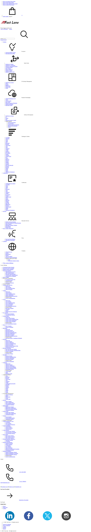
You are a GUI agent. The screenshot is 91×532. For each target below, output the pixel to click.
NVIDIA (7, 163)
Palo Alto (7, 203)
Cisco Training (8, 301)
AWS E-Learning (8, 289)
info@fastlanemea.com (4, 482)
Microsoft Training (9, 330)
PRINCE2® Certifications (10, 408)
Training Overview (9, 394)
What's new (7, 286)
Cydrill (6, 150)
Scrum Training (8, 416)
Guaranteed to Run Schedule (8, 267)
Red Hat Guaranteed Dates (10, 357)
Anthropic (7, 138)
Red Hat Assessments (9, 361)
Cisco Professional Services (10, 306)
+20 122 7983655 (22, 481)
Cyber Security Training (10, 431)
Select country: (6, 16)
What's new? (7, 363)
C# (6, 117)
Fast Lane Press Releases (10, 239)
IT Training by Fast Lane (10, 279)
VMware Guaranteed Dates (10, 368)
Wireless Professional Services (11, 296)
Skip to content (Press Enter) (8, 4)
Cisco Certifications (9, 303)
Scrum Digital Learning (10, 418)
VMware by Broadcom (10, 171)
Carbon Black (8, 371)
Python (6, 118)
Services (4, 211)
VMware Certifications (9, 365)
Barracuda (7, 143)
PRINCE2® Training (9, 406)
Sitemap (4, 527)
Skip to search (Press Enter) (8, 2)
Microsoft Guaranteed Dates (10, 332)
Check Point (7, 145)
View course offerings (8, 263)
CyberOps (7, 309)
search (1, 38)
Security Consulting (9, 327)
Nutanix (7, 161)
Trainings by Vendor (9, 64)
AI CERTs (7, 137)
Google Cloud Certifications (10, 320)
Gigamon (7, 155)
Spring (9, 127)
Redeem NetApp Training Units (11, 346)
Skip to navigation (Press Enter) (9, 1)
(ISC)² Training (8, 326)
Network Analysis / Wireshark (11, 103)
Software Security (8, 447)
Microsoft (7, 159)
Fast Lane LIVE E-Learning (8, 268)
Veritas (6, 170)
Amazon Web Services (7, 285)
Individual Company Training (11, 225)
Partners (7, 255)
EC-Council (7, 153)
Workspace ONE (8, 373)
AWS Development (12, 122)
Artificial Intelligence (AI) (10, 98)
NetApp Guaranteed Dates (10, 343)
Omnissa (7, 164)
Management (8, 254)
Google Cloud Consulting (10, 321)
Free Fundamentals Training (10, 323)
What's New (7, 300)
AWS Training (8, 287)
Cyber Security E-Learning (10, 432)
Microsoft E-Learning (9, 334)
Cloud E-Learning (9, 427)
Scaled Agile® (8, 206)
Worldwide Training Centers (13, 260)
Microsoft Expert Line (9, 331)
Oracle (6, 389)
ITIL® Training (8, 401)
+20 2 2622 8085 (22, 472)
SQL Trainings (8, 446)
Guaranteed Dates (8, 67)
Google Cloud (8, 156)
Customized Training (9, 414)
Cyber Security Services (10, 314)
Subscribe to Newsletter (10, 240)
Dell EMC (7, 152)
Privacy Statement (6, 525)
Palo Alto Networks (9, 165)
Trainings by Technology (10, 65)
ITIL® (6, 83)
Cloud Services (8, 429)
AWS (6, 142)
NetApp (7, 160)
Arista (6, 139)
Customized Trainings (9, 404)
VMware (5, 362)
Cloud (6, 99)
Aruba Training (8, 292)
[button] (10, 16)
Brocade (7, 144)
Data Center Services (9, 437)
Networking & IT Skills (10, 53)
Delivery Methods (9, 69)
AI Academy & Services (10, 424)
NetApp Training (8, 341)
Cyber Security (8, 100)
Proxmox (7, 166)
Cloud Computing (7, 425)
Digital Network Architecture (11, 311)
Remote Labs (8, 227)
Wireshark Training (9, 440)
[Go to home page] (9, 26)
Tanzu (6, 372)
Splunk (6, 168)
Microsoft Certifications (10, 333)
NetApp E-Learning (9, 344)
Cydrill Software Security (10, 383)
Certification (5, 173)
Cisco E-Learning (8, 305)
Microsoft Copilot (8, 105)
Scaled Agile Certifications (10, 413)
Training (4, 41)
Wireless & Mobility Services (11, 454)
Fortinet (6, 154)
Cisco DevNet (10, 123)
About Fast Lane (8, 251)
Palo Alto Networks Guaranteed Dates (12, 350)
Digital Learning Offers (10, 72)
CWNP (6, 149)
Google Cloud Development (13, 124)
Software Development (8, 442)
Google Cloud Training (10, 318)
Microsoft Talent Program (10, 273)
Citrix (6, 147)
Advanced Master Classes (10, 52)
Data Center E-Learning (10, 436)
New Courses (8, 68)
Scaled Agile (7, 87)
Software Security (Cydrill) (10, 120)
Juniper (6, 158)
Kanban (7, 84)
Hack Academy (8, 224)
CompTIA (7, 148)
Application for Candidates (10, 276)
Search (4, 506)
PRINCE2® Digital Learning (11, 409)
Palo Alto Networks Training (11, 349)
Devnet (6, 310)
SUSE (6, 169)
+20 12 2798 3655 (4, 29)
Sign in (4, 528)
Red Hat (7, 167)
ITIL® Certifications (9, 402)
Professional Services (9, 282)
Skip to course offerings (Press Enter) (10, 3)
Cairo (9, 259)
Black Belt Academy (9, 308)
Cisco (6, 146)
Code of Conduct (8, 256)
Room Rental (8, 226)
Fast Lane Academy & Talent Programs (13, 223)
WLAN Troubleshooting (10, 298)
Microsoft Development (12, 125)
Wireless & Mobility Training (11, 452)
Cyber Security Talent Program (11, 275)
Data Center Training (9, 435)
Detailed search (3, 39)
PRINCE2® (7, 85)
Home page (5, 507)
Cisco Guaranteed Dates (10, 302)
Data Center (7, 102)
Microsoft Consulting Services (11, 336)
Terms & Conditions (7, 524)
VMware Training (9, 364)
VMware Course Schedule (10, 367)
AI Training (7, 422)
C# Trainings (8, 445)
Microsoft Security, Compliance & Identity (13, 338)
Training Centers (8, 70)
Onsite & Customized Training (11, 66)
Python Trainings (8, 444)
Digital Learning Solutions (10, 221)
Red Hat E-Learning (9, 359)
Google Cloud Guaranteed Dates (11, 319)
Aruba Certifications (9, 295)
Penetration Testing (9, 353)
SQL (6, 119)
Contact (10, 29)
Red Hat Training (8, 355)
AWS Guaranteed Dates (10, 288)
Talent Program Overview (10, 271)
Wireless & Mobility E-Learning (11, 453)
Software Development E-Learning (12, 449)
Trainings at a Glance (9, 82)
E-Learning (7, 441)
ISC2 (6, 157)
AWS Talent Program (9, 272)
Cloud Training (8, 426)
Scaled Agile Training (9, 412)
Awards (6, 253)
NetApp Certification (9, 342)
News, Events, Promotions (8, 228)
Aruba (6, 140)
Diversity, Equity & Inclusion (11, 257)
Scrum (6, 88)
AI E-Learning (8, 423)
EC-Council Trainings (9, 313)
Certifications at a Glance (10, 183)
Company (5, 241)
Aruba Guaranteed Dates (10, 293)
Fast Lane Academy (7, 270)
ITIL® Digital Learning (10, 403)
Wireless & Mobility (9, 104)
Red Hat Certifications (9, 358)
